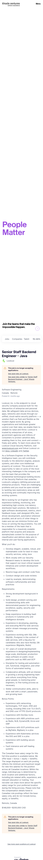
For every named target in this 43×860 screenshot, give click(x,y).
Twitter (25, 451)
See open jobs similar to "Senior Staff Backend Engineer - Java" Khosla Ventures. (22, 379)
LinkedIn (14, 451)
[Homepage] (11, 3)
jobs (7, 339)
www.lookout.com (10, 448)
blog (7, 451)
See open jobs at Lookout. (18, 374)
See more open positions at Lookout (22, 844)
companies (17, 339)
